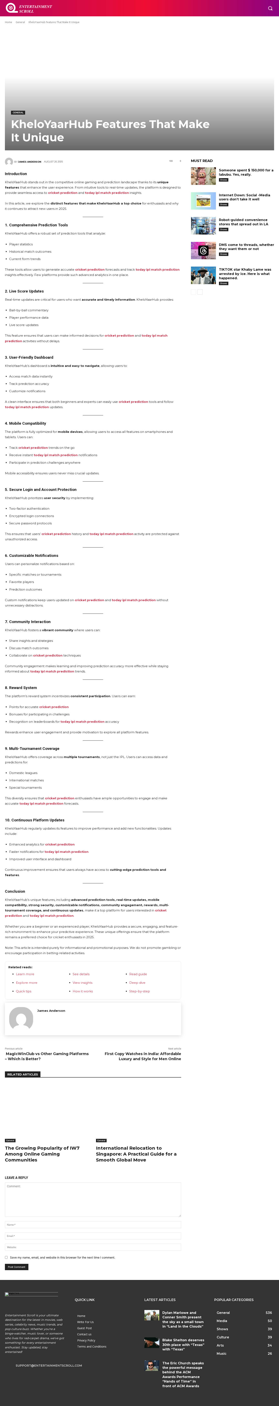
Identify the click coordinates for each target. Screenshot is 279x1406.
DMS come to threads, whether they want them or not (246, 247)
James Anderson (29, 161)
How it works (83, 991)
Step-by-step (139, 991)
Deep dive (137, 983)
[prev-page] (193, 292)
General (20, 22)
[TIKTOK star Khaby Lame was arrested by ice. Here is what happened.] (203, 275)
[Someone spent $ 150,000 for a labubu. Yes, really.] (203, 176)
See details (81, 974)
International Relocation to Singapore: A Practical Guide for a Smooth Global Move (136, 1154)
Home (8, 22)
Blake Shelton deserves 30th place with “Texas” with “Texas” (183, 1344)
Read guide (138, 974)
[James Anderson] (9, 162)
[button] (270, 8)
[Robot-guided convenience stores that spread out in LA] (203, 226)
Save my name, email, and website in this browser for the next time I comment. (62, 1257)
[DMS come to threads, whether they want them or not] (203, 250)
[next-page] (200, 292)
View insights (82, 983)
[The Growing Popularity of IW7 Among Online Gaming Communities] (47, 1112)
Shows (223, 179)
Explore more (26, 983)
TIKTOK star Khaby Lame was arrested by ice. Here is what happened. (245, 274)
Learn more (25, 974)
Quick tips (23, 991)
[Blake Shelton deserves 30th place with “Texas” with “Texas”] (151, 1342)
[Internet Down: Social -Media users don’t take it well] (203, 201)
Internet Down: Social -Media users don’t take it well (244, 197)
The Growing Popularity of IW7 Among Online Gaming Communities (42, 1154)
